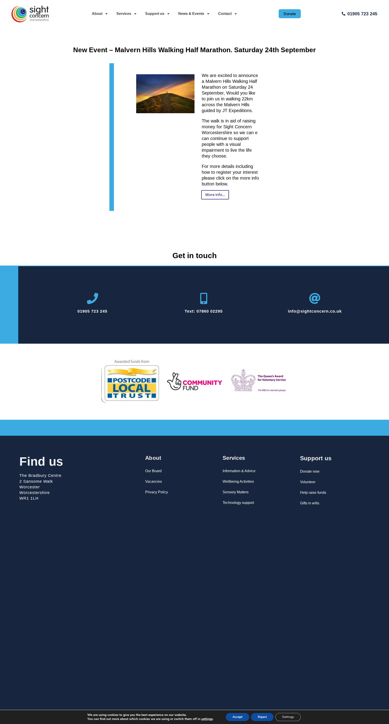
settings (207, 719)
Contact (225, 14)
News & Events (191, 14)
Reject (262, 717)
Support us (154, 14)
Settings (288, 717)
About (97, 14)
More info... (215, 194)
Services (123, 14)
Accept (237, 717)
